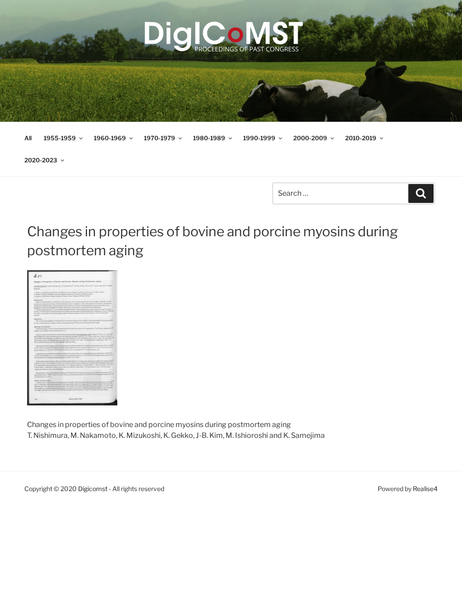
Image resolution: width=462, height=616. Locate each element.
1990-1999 (259, 138)
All (28, 138)
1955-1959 (60, 138)
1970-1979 (159, 138)
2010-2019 (360, 138)
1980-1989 (209, 138)
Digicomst (92, 488)
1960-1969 (110, 138)
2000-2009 (310, 138)
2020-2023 (40, 160)
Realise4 (425, 488)
